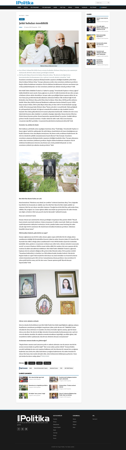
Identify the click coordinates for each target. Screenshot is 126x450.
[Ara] (108, 3)
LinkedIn (39, 363)
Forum (77, 7)
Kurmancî (95, 419)
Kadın (55, 7)
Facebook (31, 363)
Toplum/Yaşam (46, 7)
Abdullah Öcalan (54, 368)
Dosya (26, 7)
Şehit (30, 368)
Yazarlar (84, 7)
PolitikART (93, 7)
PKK (61, 368)
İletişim (74, 424)
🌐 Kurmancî (103, 7)
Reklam (75, 421)
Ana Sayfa (21, 15)
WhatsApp (47, 363)
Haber (19, 7)
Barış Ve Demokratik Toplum (40, 368)
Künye (74, 419)
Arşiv (74, 427)
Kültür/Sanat (35, 7)
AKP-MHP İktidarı (69, 368)
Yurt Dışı (62, 7)
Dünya (70, 7)
